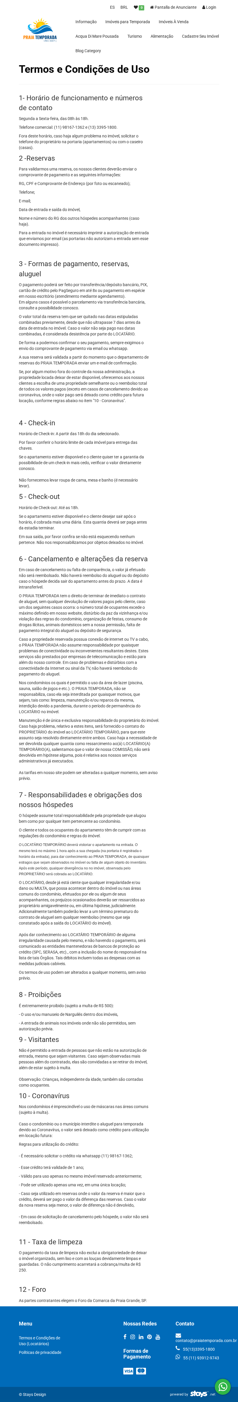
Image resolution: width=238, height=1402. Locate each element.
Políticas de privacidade (40, 1352)
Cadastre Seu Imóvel (200, 36)
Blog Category (88, 50)
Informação (86, 21)
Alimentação (162, 36)
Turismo (134, 36)
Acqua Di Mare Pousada (97, 36)
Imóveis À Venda (174, 21)
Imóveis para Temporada (127, 21)
